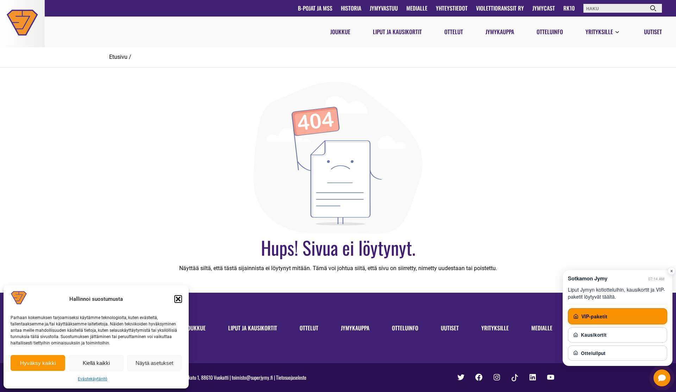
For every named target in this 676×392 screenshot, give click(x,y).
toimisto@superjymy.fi (252, 377)
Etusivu (118, 57)
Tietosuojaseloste (291, 377)
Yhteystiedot (452, 8)
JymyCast (543, 8)
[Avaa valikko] (617, 32)
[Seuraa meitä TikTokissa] (514, 377)
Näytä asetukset (154, 363)
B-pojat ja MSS (315, 8)
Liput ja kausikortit (397, 31)
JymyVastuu (384, 8)
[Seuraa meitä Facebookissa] (478, 377)
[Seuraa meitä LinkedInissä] (532, 377)
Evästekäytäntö (92, 379)
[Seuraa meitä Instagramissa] (496, 377)
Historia (351, 8)
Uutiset (653, 31)
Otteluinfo (550, 31)
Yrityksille (599, 31)
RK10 (569, 8)
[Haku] (653, 8)
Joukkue (340, 31)
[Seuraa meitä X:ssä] (460, 377)
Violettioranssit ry (500, 8)
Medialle (416, 8)
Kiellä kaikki (96, 363)
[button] (178, 299)
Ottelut (453, 31)
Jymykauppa (500, 31)
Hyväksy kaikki (38, 363)
